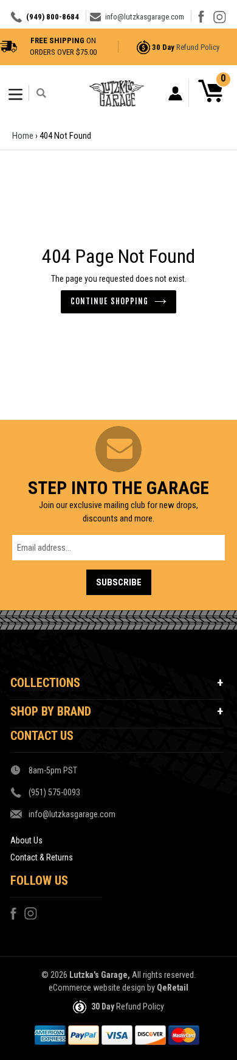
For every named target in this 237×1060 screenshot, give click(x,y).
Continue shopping (109, 301)
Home (22, 135)
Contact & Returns (41, 857)
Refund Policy (197, 47)
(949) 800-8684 (52, 16)
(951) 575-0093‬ (54, 792)
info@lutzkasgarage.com (144, 16)
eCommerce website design (97, 987)
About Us (26, 840)
